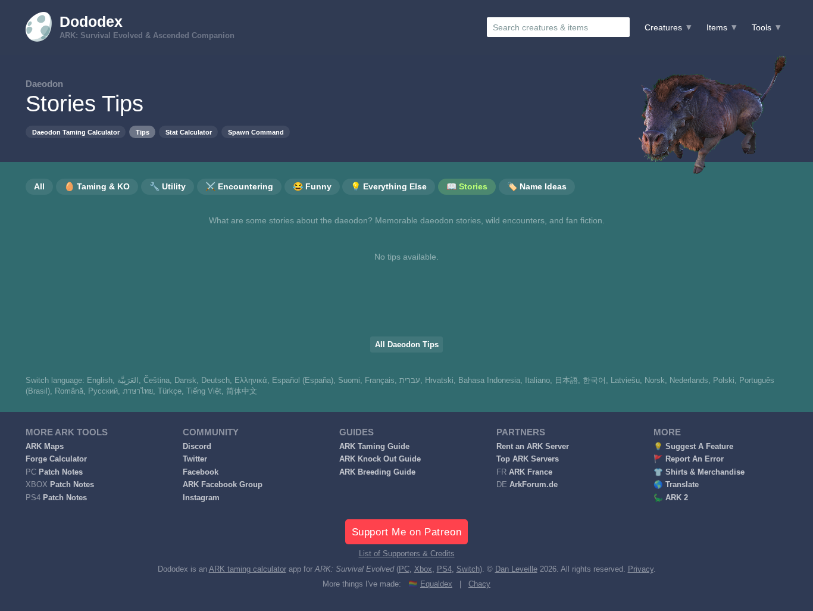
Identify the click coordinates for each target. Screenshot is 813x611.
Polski (723, 380)
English (99, 380)
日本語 (566, 380)
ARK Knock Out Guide (380, 459)
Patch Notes (61, 472)
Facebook (200, 472)
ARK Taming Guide (374, 446)
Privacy (640, 569)
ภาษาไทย (138, 391)
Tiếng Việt (203, 391)
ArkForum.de (533, 485)
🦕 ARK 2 (670, 498)
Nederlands (689, 380)
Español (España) (302, 380)
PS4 (444, 569)
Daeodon (44, 84)
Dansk (185, 380)
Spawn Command (256, 132)
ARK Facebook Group (222, 485)
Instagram (201, 498)
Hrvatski (439, 380)
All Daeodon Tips (407, 345)
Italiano (537, 380)
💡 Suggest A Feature (693, 446)
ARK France (530, 472)
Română (69, 391)
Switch (468, 569)
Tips (142, 132)
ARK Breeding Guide (377, 472)
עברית (409, 380)
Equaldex (436, 584)
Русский (103, 391)
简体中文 (241, 391)
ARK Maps (45, 446)
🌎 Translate (676, 485)
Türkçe (170, 391)
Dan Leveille (516, 569)
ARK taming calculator (247, 569)
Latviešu (625, 380)
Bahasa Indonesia (489, 380)
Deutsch (215, 380)
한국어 (594, 380)
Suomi (349, 380)
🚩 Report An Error (688, 459)
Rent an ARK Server (532, 446)
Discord (197, 446)
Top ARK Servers (527, 459)
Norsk (655, 380)
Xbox (423, 569)
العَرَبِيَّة (128, 380)
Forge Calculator (56, 459)
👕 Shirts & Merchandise (699, 472)
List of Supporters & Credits (407, 554)
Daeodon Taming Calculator (76, 132)
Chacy (479, 584)
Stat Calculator (188, 132)
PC (404, 569)
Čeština (156, 380)
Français (380, 380)
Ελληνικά (250, 380)
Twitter (195, 459)
